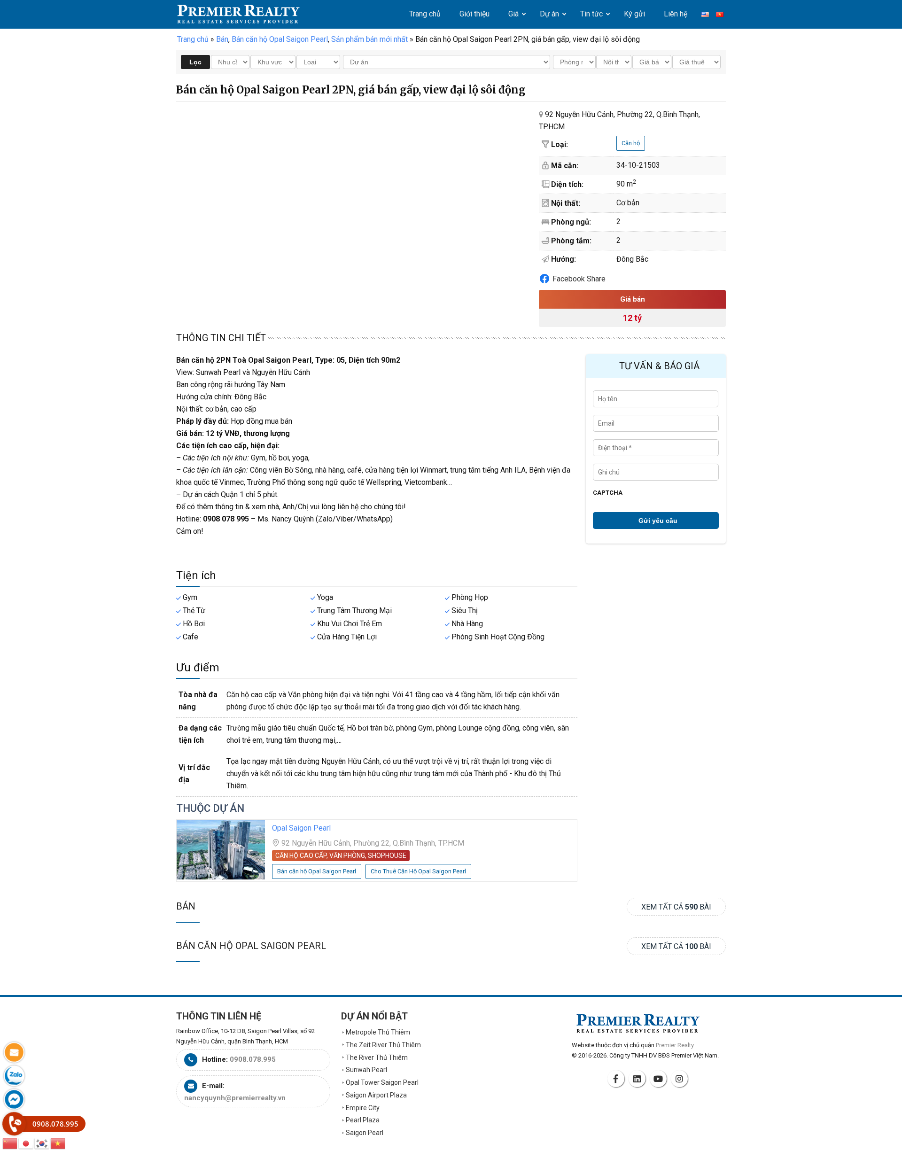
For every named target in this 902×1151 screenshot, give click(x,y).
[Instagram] (681, 1078)
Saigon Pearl (364, 1132)
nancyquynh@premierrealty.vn (235, 1098)
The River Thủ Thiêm (377, 1057)
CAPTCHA (607, 492)
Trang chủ (193, 39)
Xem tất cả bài (676, 906)
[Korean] (42, 1142)
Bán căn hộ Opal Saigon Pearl (251, 945)
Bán (185, 906)
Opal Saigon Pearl (301, 828)
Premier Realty (238, 14)
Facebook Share (579, 278)
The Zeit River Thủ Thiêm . (385, 1045)
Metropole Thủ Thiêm (378, 1032)
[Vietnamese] (58, 1142)
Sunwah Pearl (366, 1069)
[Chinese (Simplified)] (10, 1142)
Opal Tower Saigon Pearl (382, 1082)
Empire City (363, 1108)
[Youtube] (659, 1078)
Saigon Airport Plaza (376, 1095)
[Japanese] (26, 1142)
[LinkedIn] (638, 1078)
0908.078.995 (253, 1059)
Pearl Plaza (363, 1120)
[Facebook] (617, 1078)
